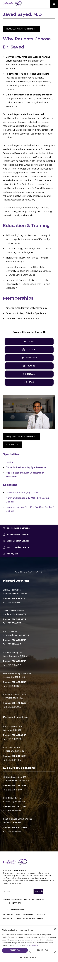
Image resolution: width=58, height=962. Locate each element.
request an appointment (21, 436)
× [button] (55, 929)
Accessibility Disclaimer (16, 915)
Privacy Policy (32, 945)
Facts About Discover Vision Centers (23, 918)
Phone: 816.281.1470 (14, 785)
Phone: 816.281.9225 (14, 619)
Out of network (15, 909)
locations (12, 445)
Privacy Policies (36, 899)
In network (15, 903)
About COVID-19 (37, 915)
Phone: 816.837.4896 (15, 827)
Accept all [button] (15, 950)
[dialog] (29, 944)
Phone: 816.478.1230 (14, 598)
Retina (9, 462)
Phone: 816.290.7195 (14, 806)
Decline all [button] (42, 950)
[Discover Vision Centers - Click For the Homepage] (12, 3)
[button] (54, 4)
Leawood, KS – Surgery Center (22, 492)
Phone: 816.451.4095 (14, 735)
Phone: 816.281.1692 (14, 756)
